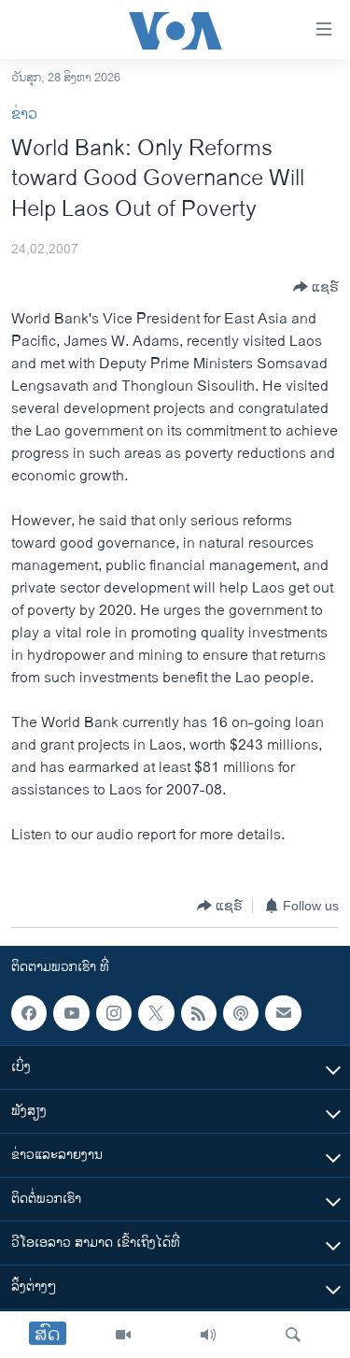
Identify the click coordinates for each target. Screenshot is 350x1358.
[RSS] (199, 1013)
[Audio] (208, 1334)
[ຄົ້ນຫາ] (293, 1334)
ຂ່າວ (24, 114)
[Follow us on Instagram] (114, 1013)
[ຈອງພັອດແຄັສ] (283, 1013)
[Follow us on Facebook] (29, 1013)
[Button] (316, 287)
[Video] (123, 1334)
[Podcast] (241, 1013)
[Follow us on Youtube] (71, 1013)
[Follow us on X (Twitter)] (156, 1013)
